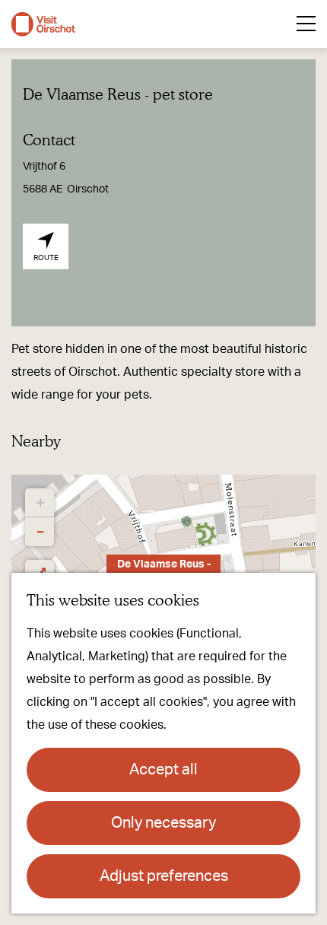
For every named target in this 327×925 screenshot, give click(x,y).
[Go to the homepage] (43, 24)
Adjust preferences (164, 876)
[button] (39, 502)
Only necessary (163, 823)
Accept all (163, 769)
